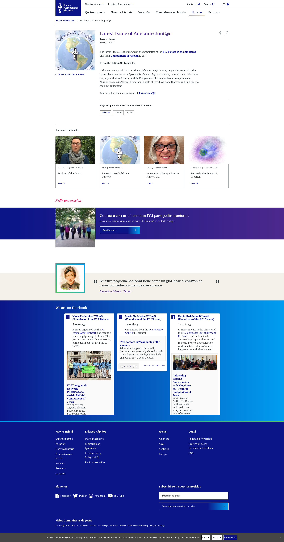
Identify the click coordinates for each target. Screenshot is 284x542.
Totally (144, 525)
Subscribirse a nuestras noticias (178, 506)
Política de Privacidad (200, 438)
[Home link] (68, 8)
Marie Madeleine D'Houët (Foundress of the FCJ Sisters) (90, 318)
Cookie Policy (230, 537)
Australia (164, 449)
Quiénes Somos (64, 438)
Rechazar (217, 537)
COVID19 (118, 112)
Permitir (205, 537)
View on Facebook (151, 366)
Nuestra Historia (122, 12)
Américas (105, 112)
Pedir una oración (95, 462)
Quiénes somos (95, 12)
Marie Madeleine (94, 438)
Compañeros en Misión (171, 12)
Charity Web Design (157, 525)
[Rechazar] (280, 537)
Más (60, 183)
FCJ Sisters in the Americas (179, 51)
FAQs (191, 453)
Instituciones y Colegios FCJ (93, 455)
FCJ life (129, 112)
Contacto (60, 473)
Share (163, 366)
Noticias (197, 12)
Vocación (144, 12)
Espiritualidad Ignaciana (92, 446)
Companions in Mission (125, 55)
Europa (163, 454)
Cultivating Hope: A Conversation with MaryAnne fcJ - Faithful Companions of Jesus (182, 385)
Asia (161, 444)
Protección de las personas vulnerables (201, 446)
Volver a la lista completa (71, 74)
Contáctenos (109, 230)
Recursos (214, 12)
